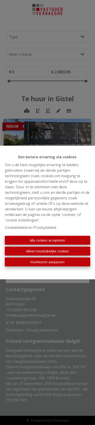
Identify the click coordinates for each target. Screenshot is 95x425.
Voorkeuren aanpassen (47, 262)
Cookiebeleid (16, 227)
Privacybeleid (44, 227)
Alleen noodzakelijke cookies (47, 251)
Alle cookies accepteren (47, 240)
